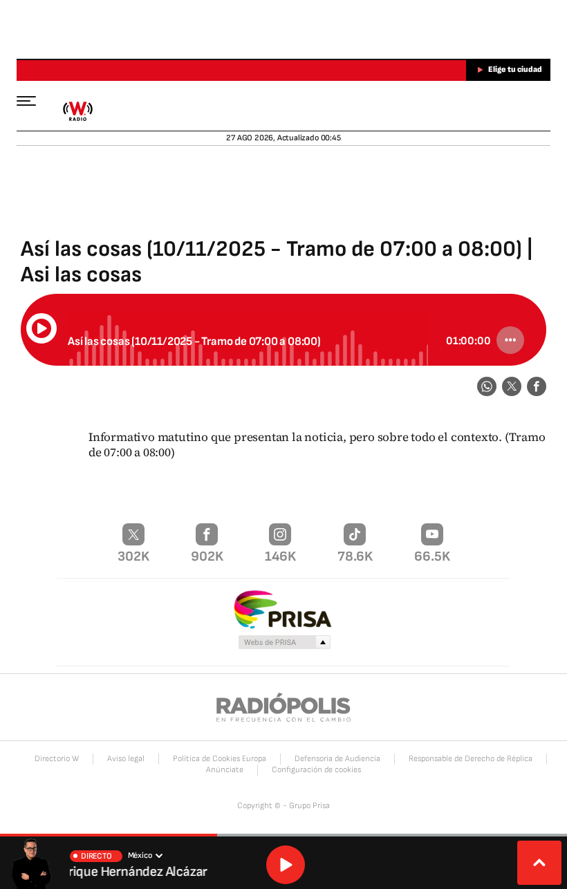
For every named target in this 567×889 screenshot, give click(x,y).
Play (285, 864)
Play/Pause (41, 328)
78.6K (355, 556)
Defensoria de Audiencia (337, 759)
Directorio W (57, 759)
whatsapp (486, 386)
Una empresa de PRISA (283, 608)
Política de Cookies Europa (219, 759)
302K (133, 556)
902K (207, 556)
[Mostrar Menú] (33, 100)
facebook (536, 386)
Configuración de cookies (316, 770)
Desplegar (539, 863)
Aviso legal (126, 759)
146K (280, 556)
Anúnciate (224, 770)
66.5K (432, 556)
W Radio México (77, 111)
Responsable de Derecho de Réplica (470, 759)
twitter (511, 386)
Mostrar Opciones (510, 340)
